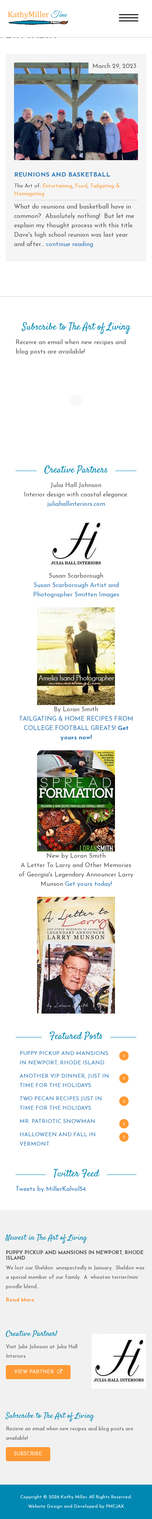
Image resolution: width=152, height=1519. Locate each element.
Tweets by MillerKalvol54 (51, 1189)
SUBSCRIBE (28, 1454)
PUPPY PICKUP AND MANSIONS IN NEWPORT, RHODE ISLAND (63, 1058)
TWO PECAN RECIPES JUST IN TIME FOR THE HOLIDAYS (60, 1103)
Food (81, 186)
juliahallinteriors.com (76, 504)
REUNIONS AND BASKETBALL (62, 175)
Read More (20, 1300)
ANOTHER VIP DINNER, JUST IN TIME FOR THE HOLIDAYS (64, 1081)
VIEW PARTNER (34, 1371)
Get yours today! (88, 884)
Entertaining (57, 186)
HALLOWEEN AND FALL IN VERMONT (57, 1139)
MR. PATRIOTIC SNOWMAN (57, 1122)
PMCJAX (115, 1506)
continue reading (69, 244)
